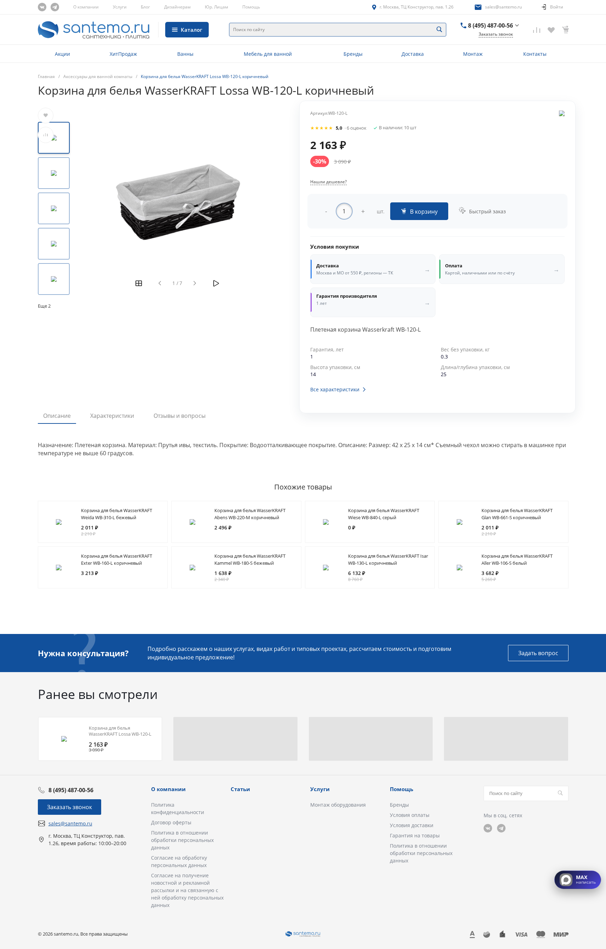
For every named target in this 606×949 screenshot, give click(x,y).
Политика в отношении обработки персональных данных (182, 840)
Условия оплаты (409, 815)
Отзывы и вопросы (180, 416)
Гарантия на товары (415, 835)
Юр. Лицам (216, 7)
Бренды (399, 804)
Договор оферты (171, 822)
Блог (145, 7)
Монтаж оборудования (338, 804)
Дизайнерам (177, 7)
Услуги (120, 7)
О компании (86, 7)
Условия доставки (411, 825)
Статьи (240, 789)
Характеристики (112, 416)
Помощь (251, 7)
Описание (57, 416)
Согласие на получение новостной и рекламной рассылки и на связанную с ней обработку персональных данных (187, 890)
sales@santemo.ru (503, 7)
